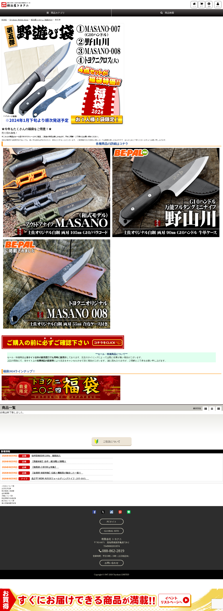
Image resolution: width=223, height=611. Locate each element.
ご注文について (111, 441)
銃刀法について (7, 501)
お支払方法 (6, 488)
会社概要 (5, 493)
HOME (4, 20)
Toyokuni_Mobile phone (18, 20)
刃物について (6, 496)
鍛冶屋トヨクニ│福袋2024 (41, 20)
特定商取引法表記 (8, 498)
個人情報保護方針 (8, 503)
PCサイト (111, 521)
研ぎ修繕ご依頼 (7, 491)
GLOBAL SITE (111, 531)
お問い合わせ (111, 563)
